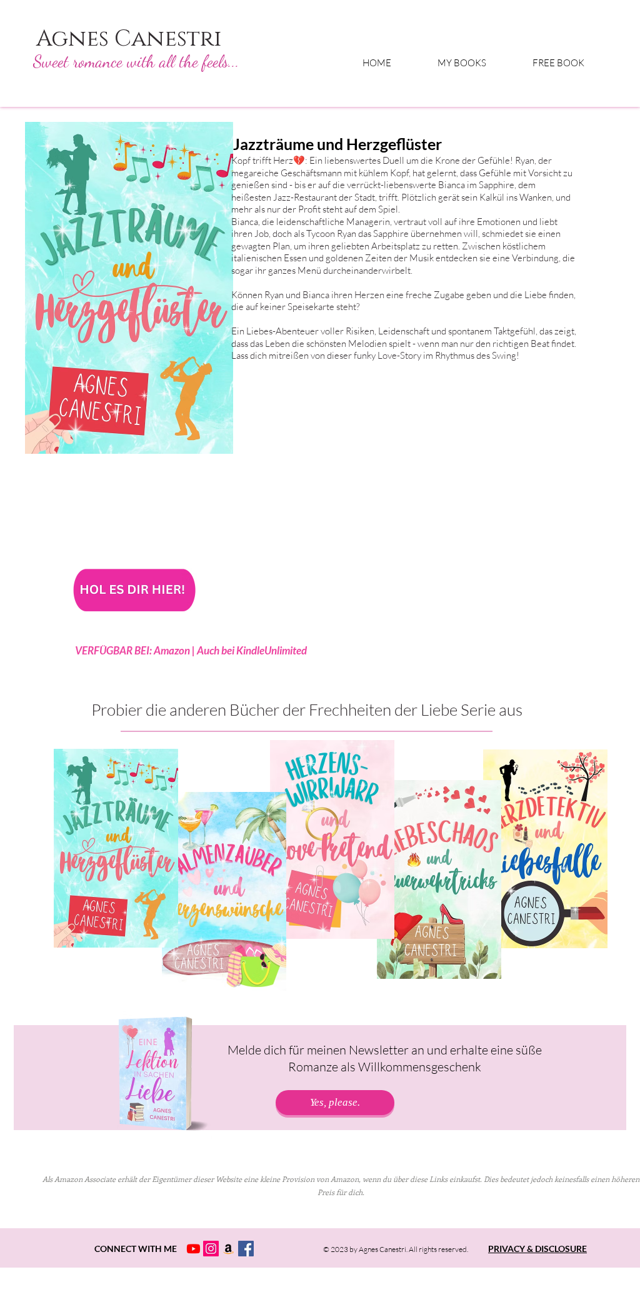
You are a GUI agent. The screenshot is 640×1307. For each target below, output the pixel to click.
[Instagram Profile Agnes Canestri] (211, 1248)
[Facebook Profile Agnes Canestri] (246, 1248)
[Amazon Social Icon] (228, 1248)
